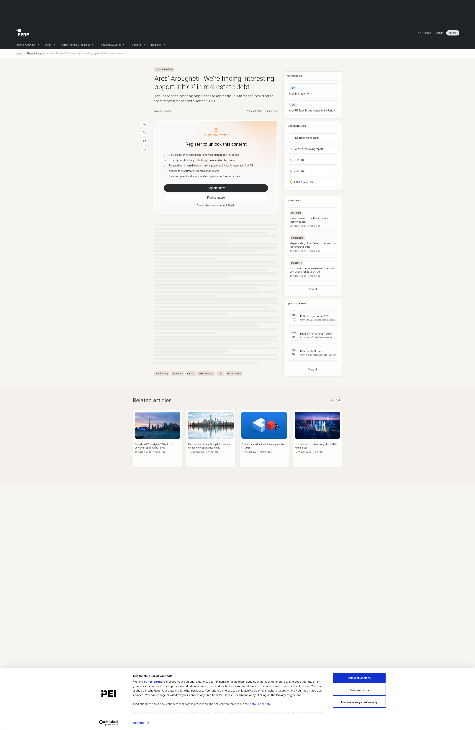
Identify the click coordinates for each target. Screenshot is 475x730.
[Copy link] (144, 150)
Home (19, 53)
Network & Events (111, 44)
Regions (156, 44)
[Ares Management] (313, 91)
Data (48, 44)
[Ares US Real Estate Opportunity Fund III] (313, 108)
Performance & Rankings (75, 44)
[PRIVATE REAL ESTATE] (22, 32)
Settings (138, 722)
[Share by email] (144, 141)
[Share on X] (144, 133)
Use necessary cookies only (359, 702)
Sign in (439, 32)
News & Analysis (25, 44)
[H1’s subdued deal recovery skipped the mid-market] (317, 438)
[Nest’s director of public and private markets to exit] (313, 219)
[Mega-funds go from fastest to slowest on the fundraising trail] (313, 243)
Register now (216, 188)
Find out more (216, 197)
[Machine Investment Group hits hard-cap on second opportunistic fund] (210, 438)
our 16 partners (154, 681)
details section (260, 703)
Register (452, 33)
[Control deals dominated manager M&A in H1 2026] (264, 438)
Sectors (136, 44)
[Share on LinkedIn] (144, 124)
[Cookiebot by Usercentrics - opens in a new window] (108, 723)
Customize (357, 690)
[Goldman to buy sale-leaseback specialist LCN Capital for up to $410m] (313, 269)
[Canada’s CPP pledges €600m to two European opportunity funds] (157, 438)
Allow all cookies (359, 677)
